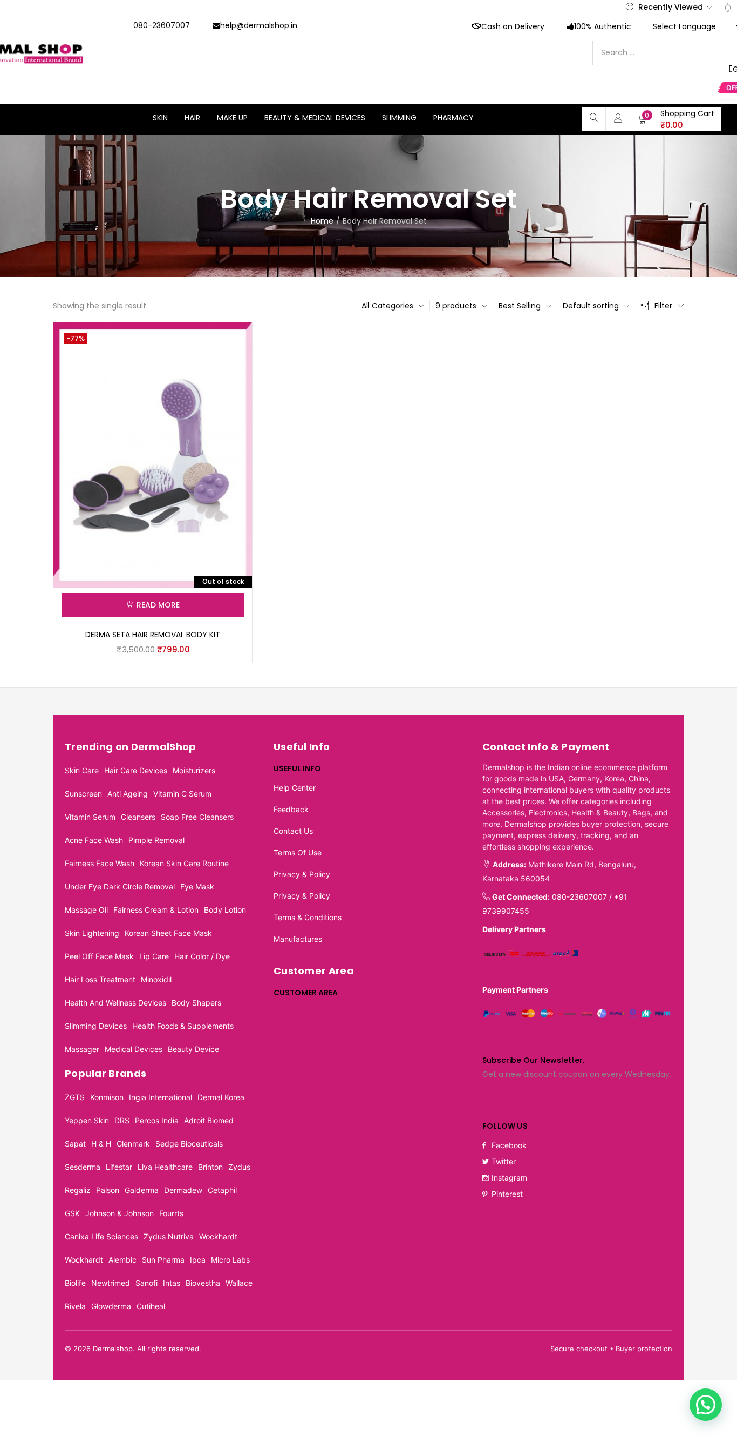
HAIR (192, 117)
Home (322, 220)
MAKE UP (232, 117)
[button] (676, 119)
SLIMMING (399, 117)
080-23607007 (161, 25)
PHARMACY (453, 117)
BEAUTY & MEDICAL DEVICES (314, 117)
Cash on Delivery (512, 26)
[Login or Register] (618, 117)
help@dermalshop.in (258, 25)
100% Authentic (602, 26)
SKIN (160, 117)
